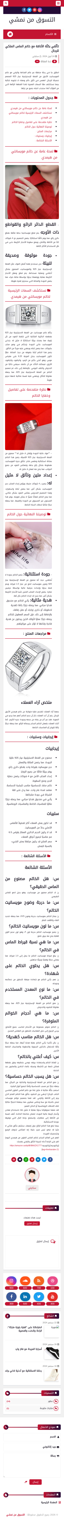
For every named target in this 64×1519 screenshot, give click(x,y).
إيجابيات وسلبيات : (43, 136)
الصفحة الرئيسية (49, 1502)
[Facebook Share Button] (50, 1159)
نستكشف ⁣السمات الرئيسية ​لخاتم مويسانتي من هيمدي (28, 293)
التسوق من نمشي (32, 19)
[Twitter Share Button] (44, 1159)
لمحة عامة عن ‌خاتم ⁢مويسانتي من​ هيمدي (31, 108)
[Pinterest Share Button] (38, 1159)
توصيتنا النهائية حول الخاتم (38, 127)
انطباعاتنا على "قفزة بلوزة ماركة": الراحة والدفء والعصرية (24, 1329)
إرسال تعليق (32, 1223)
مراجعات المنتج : (44, 131)
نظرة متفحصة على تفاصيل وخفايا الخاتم (32, 122)
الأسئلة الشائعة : (43, 140)
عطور (30, 1401)
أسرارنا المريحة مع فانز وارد (28, 1349)
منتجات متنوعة (30, 1408)
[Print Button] (13, 1159)
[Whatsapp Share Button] (25, 1159)
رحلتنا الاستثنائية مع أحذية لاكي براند (23, 1371)
